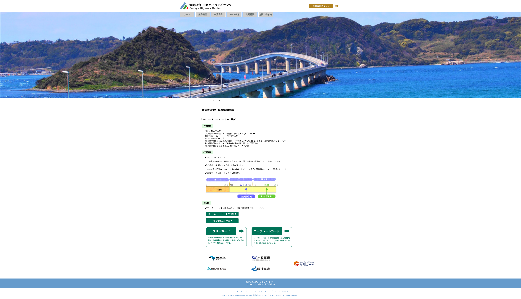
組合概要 (202, 14)
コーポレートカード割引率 (221, 214)
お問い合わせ (265, 14)
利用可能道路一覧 (221, 220)
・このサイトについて (240, 291)
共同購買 (250, 14)
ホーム (187, 14)
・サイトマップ (259, 291)
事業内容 (218, 14)
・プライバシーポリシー (279, 291)
